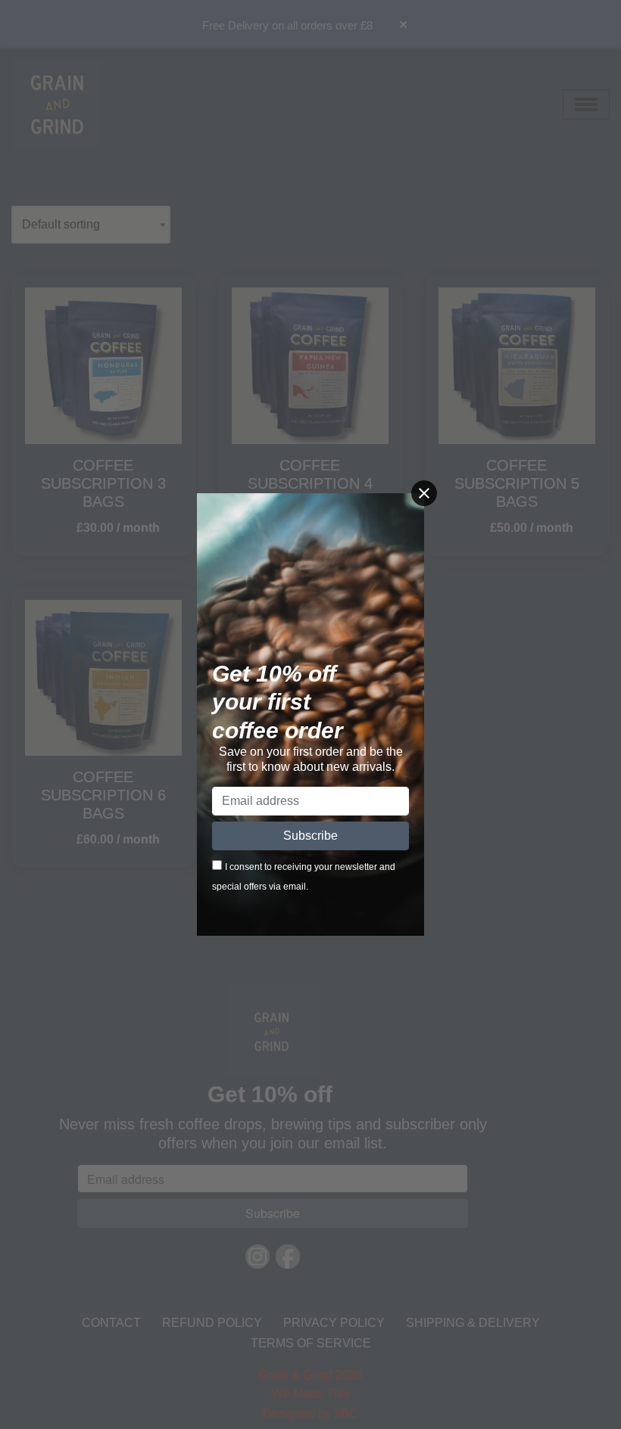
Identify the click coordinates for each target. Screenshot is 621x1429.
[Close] (424, 493)
